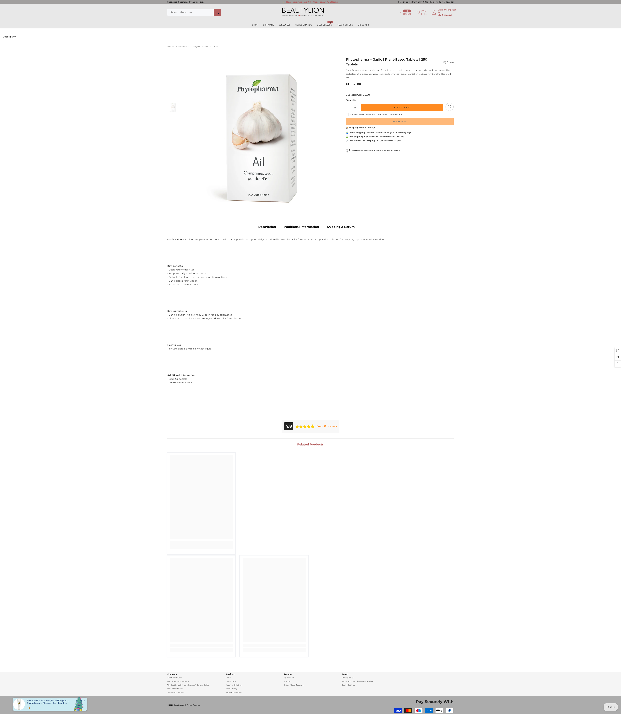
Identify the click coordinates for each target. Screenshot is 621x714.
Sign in (440, 11)
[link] (201, 543)
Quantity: (351, 100)
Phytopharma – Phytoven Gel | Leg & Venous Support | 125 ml (47, 701)
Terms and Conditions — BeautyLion (383, 114)
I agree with (357, 114)
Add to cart (402, 107)
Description (9, 36)
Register (451, 10)
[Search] (194, 12)
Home (171, 46)
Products (183, 46)
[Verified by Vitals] (29, 707)
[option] (260, 131)
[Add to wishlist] (450, 107)
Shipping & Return (341, 227)
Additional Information (301, 227)
